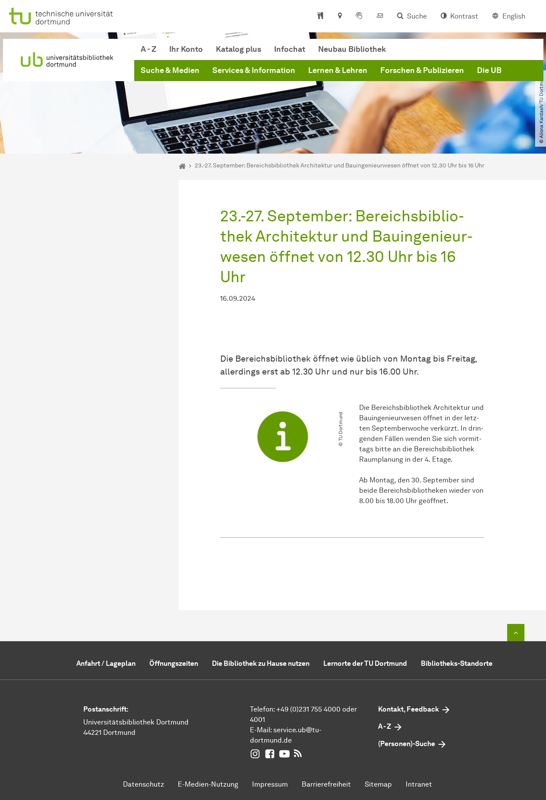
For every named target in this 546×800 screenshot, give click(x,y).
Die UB (489, 70)
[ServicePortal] (359, 16)
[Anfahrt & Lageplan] (339, 16)
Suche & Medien (170, 70)
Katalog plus (238, 49)
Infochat (289, 49)
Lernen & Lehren (337, 70)
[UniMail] (379, 16)
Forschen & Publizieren (422, 70)
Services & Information (253, 70)
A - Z (148, 49)
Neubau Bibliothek (352, 49)
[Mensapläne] (320, 16)
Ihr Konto (186, 49)
